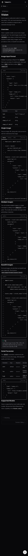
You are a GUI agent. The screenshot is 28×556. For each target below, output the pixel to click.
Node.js (9, 137)
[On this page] (26, 6)
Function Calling (19, 422)
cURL (14, 137)
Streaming (7, 417)
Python (4, 137)
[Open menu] (25, 2)
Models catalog (17, 408)
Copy (24, 70)
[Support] (25, 552)
